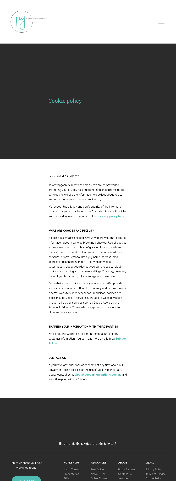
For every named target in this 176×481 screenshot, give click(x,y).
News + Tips (98, 474)
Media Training (72, 469)
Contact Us (125, 474)
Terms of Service (156, 474)
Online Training (99, 478)
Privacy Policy (154, 469)
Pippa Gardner (126, 469)
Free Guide (97, 469)
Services (123, 478)
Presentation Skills (71, 476)
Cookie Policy (154, 478)
